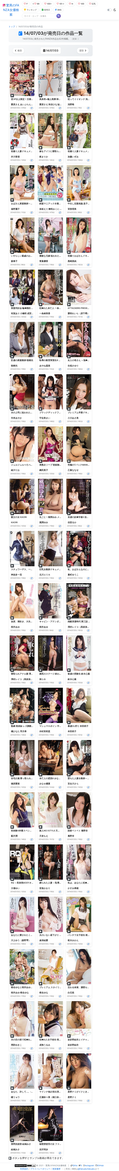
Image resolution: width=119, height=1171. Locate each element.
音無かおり (44, 888)
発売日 (47, 10)
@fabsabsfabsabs (86, 1169)
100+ (49, 4)
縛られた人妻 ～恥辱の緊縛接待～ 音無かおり (61, 883)
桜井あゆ (15, 627)
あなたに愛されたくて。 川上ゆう (27, 935)
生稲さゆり (73, 365)
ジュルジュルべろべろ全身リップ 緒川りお (32, 465)
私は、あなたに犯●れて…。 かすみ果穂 (87, 883)
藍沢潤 (14, 836)
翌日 (81, 50)
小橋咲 (23, 313)
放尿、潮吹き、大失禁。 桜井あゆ (27, 621)
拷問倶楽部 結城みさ (21, 1144)
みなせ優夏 (44, 783)
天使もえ (43, 836)
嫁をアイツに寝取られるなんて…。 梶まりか (61, 151)
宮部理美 (72, 209)
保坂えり (43, 209)
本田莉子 (72, 731)
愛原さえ (15, 104)
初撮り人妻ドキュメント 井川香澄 (27, 151)
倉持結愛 (43, 940)
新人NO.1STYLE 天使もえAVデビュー (57, 830)
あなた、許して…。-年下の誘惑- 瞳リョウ (31, 1091)
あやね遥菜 (44, 365)
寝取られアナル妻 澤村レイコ (25, 674)
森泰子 (14, 261)
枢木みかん (73, 940)
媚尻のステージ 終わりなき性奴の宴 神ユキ (60, 674)
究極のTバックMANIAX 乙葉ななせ (85, 465)
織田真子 (43, 470)
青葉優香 (43, 261)
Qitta (75, 1165)
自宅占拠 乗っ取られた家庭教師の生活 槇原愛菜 (34, 778)
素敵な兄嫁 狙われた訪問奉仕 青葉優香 (58, 256)
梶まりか (43, 156)
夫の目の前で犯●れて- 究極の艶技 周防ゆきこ (33, 1039)
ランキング (32, 10)
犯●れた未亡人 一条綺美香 (52, 308)
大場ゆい (15, 888)
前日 (20, 50)
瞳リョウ (15, 1097)
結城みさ (15, 1149)
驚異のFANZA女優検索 (11, 9)
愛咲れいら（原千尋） (78, 313)
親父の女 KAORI (19, 517)
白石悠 (71, 992)
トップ (12, 26)
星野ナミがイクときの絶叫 (81, 1091)
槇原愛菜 (15, 783)
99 (38, 4)
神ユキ (42, 679)
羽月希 (23, 731)
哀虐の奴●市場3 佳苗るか (80, 517)
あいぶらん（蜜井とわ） (32, 104)
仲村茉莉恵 (44, 731)
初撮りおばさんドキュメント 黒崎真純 (86, 256)
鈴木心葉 (72, 679)
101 (60, 4)
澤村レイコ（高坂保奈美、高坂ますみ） (87, 627)
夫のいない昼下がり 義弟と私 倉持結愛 (58, 935)
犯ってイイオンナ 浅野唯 (80, 99)
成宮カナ (31, 313)
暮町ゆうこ (73, 574)
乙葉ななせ (73, 470)
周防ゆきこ (16, 1045)
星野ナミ (72, 1097)
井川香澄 (15, 156)
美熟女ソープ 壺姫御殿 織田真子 (55, 465)
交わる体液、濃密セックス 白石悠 (84, 987)
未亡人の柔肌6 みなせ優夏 (52, 778)
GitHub (100, 1165)
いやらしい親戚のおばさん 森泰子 (27, 256)
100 (82, 4)
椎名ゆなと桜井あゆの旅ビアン (26, 987)
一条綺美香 (44, 313)
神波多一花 (16, 574)
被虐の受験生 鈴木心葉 (79, 674)
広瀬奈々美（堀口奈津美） (52, 1097)
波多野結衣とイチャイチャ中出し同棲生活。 (89, 1039)
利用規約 (24, 1169)
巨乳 (94, 4)
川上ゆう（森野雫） (21, 940)
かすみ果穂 (73, 888)
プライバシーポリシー (40, 1169)
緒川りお (15, 470)
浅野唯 (71, 104)
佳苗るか (72, 522)
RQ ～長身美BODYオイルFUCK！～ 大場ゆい (33, 883)
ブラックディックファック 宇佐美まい (58, 412)
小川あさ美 (73, 418)
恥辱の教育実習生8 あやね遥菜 (54, 360)
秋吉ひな (52, 104)
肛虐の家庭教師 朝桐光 (22, 360)
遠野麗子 (15, 209)
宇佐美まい (44, 418)
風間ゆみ (43, 522)
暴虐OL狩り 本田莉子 (78, 726)
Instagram (89, 1165)
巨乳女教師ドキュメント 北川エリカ (57, 569)
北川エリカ (44, 574)
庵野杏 (71, 836)
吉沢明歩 (43, 1149)
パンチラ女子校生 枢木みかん (82, 935)
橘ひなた (15, 731)
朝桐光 (14, 365)
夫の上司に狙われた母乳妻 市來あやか (29, 412)
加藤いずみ (73, 156)
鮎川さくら (63, 104)
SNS (59, 10)
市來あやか (16, 418)
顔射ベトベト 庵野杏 (78, 830)
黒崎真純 (72, 261)
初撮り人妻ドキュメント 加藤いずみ (85, 151)
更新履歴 (56, 1169)
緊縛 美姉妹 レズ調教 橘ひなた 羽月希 (29, 726)
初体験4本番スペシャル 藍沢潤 (26, 830)
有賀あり (15, 313)
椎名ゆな (24, 992)
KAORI (14, 522)
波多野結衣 (73, 1045)
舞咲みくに (53, 209)
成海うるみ (44, 1045)
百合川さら (73, 783)
